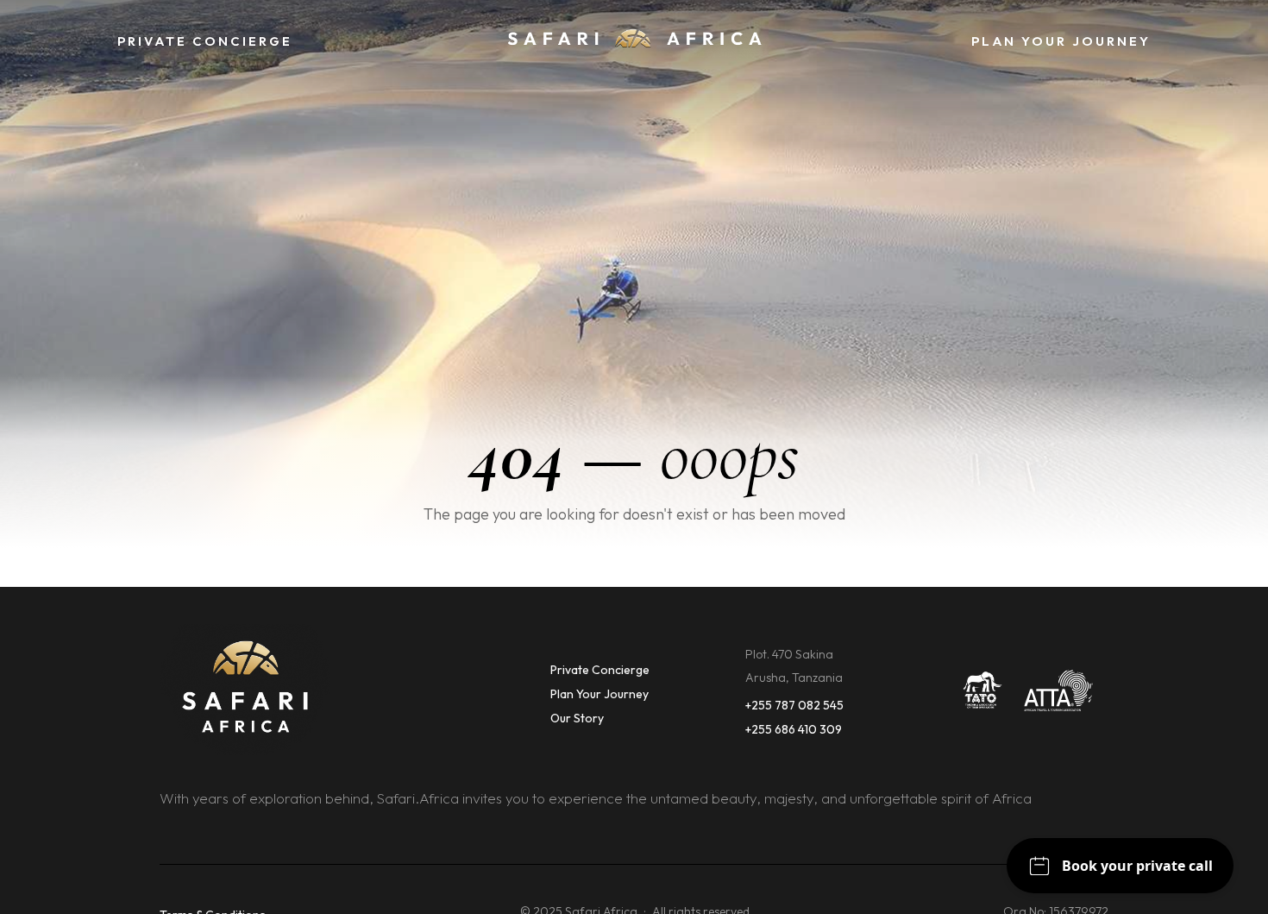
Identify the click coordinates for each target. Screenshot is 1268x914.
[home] (634, 42)
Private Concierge (600, 670)
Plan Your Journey (599, 694)
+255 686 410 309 (793, 729)
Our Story (577, 718)
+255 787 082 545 (794, 705)
